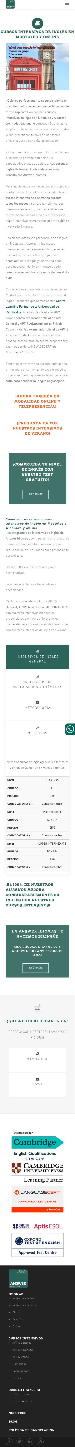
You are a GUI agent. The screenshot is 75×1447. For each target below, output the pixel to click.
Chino (16, 1326)
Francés (17, 1319)
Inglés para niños (23, 1298)
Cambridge (19, 1364)
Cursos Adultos (22, 1401)
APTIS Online (20, 1357)
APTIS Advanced (22, 1350)
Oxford (16, 1378)
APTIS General (21, 1343)
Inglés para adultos (24, 1305)
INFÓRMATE (35, 494)
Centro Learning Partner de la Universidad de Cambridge (36, 307)
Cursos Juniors (21, 1394)
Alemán (17, 1312)
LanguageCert (21, 1371)
